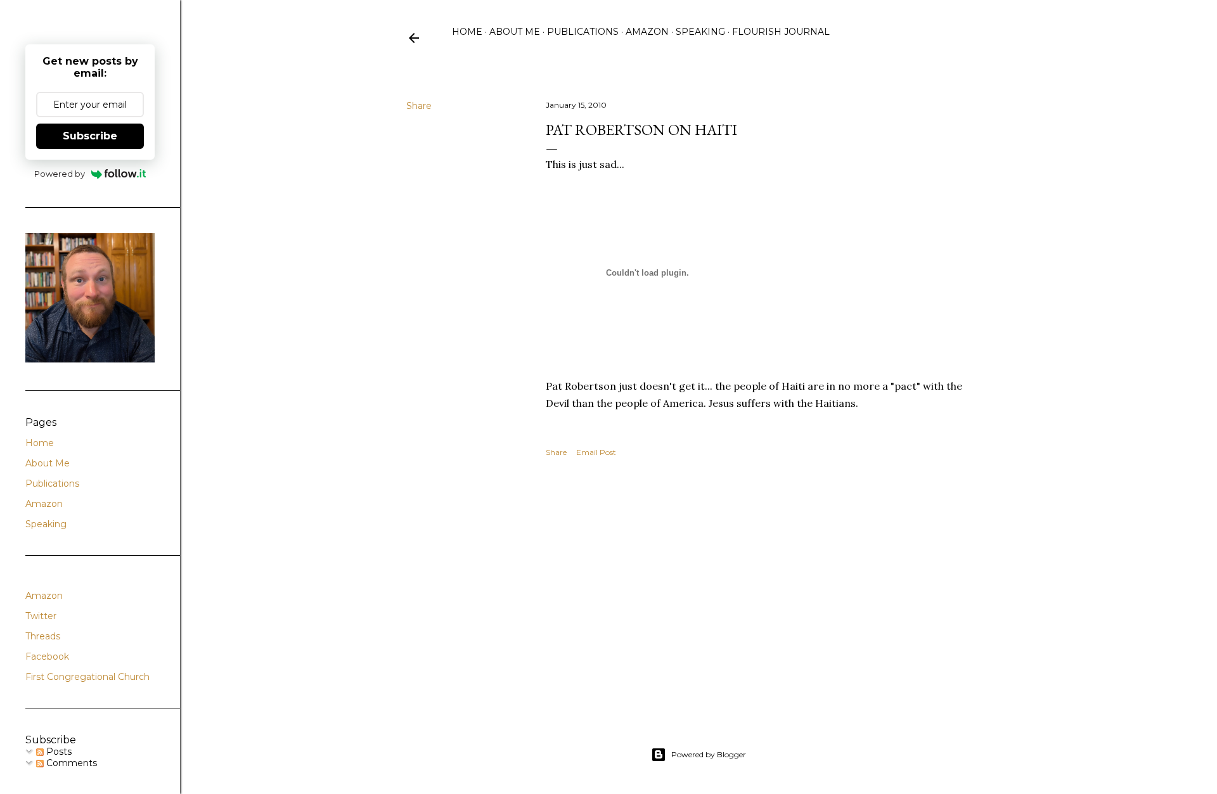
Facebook (47, 656)
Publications (583, 31)
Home (467, 31)
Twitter (40, 616)
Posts (58, 751)
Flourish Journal (781, 31)
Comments (70, 763)
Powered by (59, 174)
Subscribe (90, 136)
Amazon (647, 31)
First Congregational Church (87, 676)
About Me (514, 31)
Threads (42, 636)
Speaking (700, 31)
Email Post (596, 452)
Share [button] (419, 106)
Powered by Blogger (708, 754)
